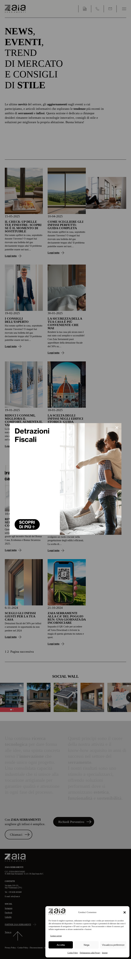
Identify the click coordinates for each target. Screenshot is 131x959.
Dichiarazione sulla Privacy (90, 953)
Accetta (61, 945)
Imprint (105, 953)
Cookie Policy (72, 953)
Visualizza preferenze (113, 945)
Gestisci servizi (56, 936)
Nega (86, 945)
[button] (124, 912)
